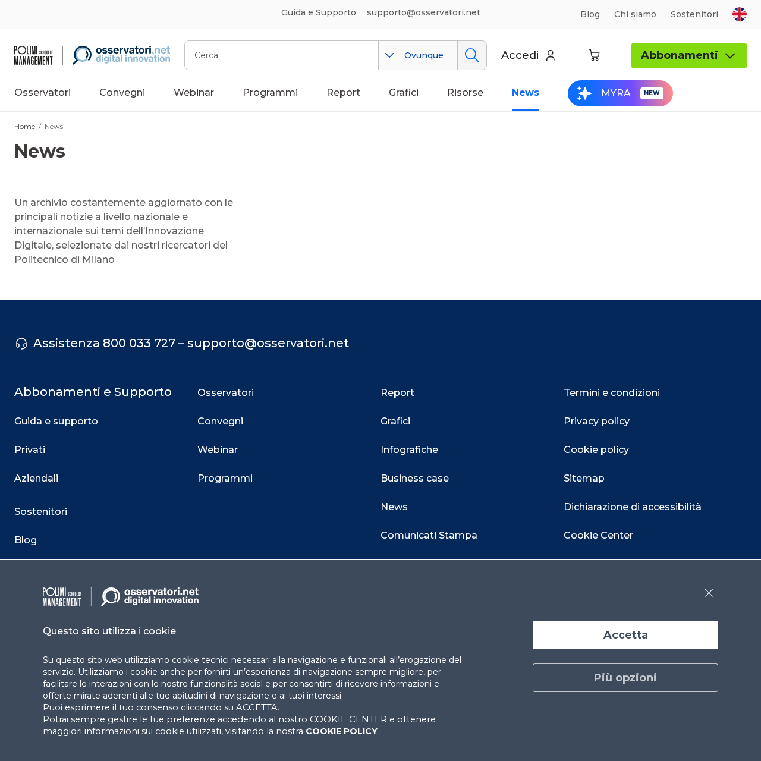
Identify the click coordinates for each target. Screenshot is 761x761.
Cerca (471, 55)
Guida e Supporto (318, 12)
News (54, 126)
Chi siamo (635, 14)
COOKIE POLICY (342, 731)
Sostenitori (694, 14)
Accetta (625, 634)
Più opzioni (625, 677)
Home (24, 126)
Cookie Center (598, 535)
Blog (590, 14)
